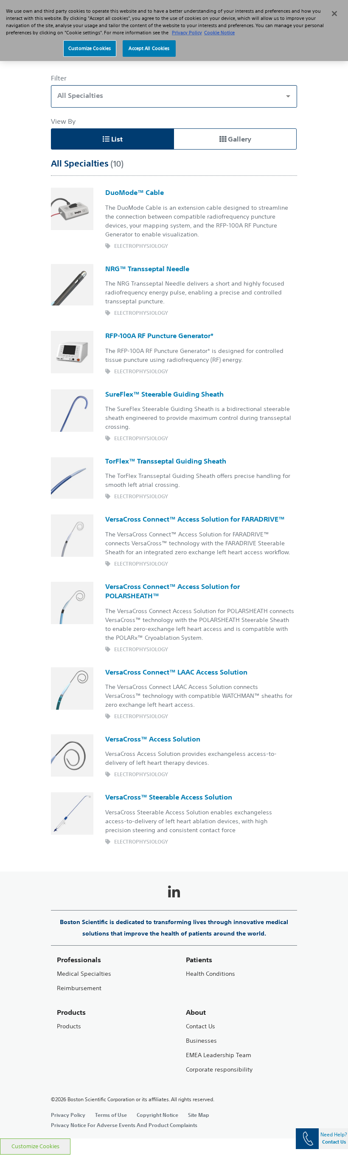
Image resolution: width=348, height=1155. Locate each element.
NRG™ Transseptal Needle (147, 268)
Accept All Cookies (149, 48)
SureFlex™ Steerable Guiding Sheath (164, 394)
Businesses (201, 1040)
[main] (174, 582)
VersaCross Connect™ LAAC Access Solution (176, 672)
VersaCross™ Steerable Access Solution (168, 797)
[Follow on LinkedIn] (174, 892)
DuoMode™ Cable (134, 192)
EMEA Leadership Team (218, 1055)
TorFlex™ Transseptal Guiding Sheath (165, 461)
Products (69, 1026)
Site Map (198, 1114)
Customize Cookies (35, 1146)
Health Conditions (210, 973)
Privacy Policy (68, 1114)
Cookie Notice (219, 32)
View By (63, 121)
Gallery (238, 139)
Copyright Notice (157, 1114)
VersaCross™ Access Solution (152, 739)
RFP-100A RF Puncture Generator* (159, 335)
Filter (59, 78)
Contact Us (200, 1026)
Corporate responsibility (219, 1069)
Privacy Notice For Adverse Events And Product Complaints (124, 1125)
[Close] (334, 13)
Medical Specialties (84, 973)
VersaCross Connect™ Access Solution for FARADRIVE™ (195, 519)
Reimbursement (79, 988)
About (196, 1012)
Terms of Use (111, 1114)
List (116, 139)
